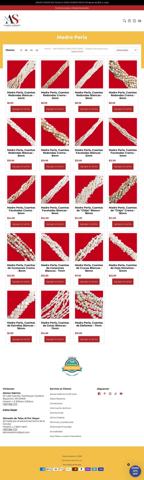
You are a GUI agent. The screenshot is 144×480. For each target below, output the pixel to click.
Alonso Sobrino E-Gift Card (63, 394)
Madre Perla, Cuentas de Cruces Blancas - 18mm (89, 268)
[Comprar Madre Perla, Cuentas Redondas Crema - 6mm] (123, 74)
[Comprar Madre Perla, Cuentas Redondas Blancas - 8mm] (21, 132)
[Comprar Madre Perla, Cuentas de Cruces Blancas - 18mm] (89, 247)
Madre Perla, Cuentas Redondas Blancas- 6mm (89, 95)
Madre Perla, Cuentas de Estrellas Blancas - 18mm (21, 325)
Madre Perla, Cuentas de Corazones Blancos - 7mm (55, 268)
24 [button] (26, 50)
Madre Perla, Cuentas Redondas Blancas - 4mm (21, 95)
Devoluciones (56, 412)
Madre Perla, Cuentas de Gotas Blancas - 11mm (55, 325)
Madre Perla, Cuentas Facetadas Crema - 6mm (21, 210)
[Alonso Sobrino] (12, 20)
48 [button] (36, 50)
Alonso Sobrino (68, 456)
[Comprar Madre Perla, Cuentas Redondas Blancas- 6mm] (89, 74)
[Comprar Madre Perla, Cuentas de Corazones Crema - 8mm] (21, 247)
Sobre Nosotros (57, 398)
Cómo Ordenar (57, 417)
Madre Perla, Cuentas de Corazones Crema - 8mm (21, 268)
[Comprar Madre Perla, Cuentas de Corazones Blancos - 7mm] (55, 247)
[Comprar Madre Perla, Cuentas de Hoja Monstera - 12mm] (123, 247)
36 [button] (31, 50)
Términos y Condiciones (61, 422)
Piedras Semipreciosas (96, 48)
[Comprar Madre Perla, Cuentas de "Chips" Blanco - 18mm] (89, 189)
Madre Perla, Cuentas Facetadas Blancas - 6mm (55, 210)
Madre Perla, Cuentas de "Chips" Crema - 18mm (123, 210)
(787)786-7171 (10, 404)
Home (48, 48)
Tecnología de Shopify (72, 465)
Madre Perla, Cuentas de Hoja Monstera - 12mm (123, 268)
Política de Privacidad (60, 427)
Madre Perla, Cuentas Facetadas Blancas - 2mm (89, 153)
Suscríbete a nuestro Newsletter (65, 436)
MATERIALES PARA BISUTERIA (68, 48)
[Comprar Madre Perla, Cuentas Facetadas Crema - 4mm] (123, 132)
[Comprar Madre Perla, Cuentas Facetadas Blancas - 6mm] (55, 189)
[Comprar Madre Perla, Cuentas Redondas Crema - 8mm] (55, 132)
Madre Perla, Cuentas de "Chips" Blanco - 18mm (89, 210)
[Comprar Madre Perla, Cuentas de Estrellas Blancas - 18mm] (21, 305)
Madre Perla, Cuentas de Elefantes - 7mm (89, 324)
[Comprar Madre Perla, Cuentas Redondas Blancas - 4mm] (21, 74)
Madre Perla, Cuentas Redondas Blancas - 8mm (21, 153)
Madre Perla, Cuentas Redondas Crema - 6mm (123, 95)
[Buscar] (124, 20)
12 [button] (21, 50)
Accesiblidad (56, 431)
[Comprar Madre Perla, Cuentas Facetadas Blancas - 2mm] (89, 132)
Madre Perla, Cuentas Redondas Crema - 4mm (55, 95)
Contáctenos (56, 403)
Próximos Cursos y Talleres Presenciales (72, 8)
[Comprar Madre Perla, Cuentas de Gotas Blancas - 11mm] (55, 305)
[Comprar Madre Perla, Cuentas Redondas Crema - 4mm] (55, 74)
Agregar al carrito (21, 109)
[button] (129, 20)
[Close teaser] (128, 464)
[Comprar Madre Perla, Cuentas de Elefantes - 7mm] (89, 305)
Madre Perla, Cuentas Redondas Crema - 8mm (55, 153)
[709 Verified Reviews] (72, 377)
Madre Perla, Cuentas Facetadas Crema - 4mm (123, 153)
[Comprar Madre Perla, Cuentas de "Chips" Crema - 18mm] (123, 189)
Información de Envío (60, 408)
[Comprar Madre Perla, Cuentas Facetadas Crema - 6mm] (21, 189)
